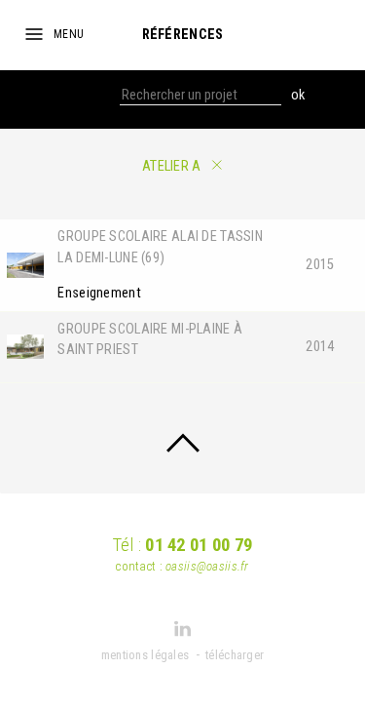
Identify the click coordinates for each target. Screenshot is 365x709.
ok (298, 95)
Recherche (87, 95)
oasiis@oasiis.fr (207, 566)
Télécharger (234, 655)
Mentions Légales (145, 655)
